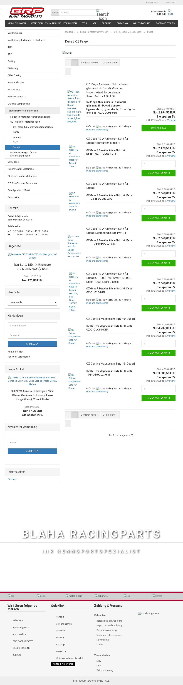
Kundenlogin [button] (151, 2)
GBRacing (122, 23)
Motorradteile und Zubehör (69, 658)
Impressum (80, 680)
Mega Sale (13, 162)
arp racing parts (20, 627)
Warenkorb (61, 651)
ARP (94, 23)
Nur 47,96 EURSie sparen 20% (32, 411)
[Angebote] (56, 246)
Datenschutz (96, 680)
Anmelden (32, 344)
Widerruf (60, 630)
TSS (84, 23)
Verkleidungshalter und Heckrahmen (54, 23)
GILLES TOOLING (21, 648)
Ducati (16, 147)
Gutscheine (13, 197)
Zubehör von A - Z (17, 96)
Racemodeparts (165, 23)
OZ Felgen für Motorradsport (25, 121)
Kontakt (59, 616)
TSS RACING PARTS (22, 641)
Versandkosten (63, 623)
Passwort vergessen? (19, 356)
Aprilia (16, 132)
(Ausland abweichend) (97, 129)
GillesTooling (141, 23)
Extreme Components (19, 103)
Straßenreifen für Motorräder (22, 176)
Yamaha (17, 137)
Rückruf (59, 637)
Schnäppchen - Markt (19, 190)
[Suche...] (100, 12)
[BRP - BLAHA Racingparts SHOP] (27, 12)
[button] (137, 2)
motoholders (19, 634)
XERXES (16, 655)
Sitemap (12, 479)
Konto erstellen (15, 351)
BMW (16, 142)
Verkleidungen (17, 23)
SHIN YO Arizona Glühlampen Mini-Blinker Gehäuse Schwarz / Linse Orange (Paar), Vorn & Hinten (32, 395)
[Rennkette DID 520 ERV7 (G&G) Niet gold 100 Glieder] (32, 256)
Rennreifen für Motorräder (21, 169)
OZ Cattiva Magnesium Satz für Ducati (110, 319)
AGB (107, 680)
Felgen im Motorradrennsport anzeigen (30, 116)
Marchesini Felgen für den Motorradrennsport (23, 154)
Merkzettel (169, 2)
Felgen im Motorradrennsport (23, 110)
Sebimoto (17, 620)
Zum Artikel (158, 128)
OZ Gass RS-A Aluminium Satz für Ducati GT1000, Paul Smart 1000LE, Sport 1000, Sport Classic (109, 278)
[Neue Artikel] (56, 370)
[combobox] (89, 62)
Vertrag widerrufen (63, 664)
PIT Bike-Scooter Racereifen (22, 183)
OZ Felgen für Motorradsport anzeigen (33, 127)
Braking (106, 23)
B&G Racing (14, 89)
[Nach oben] (173, 674)
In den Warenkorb (158, 173)
